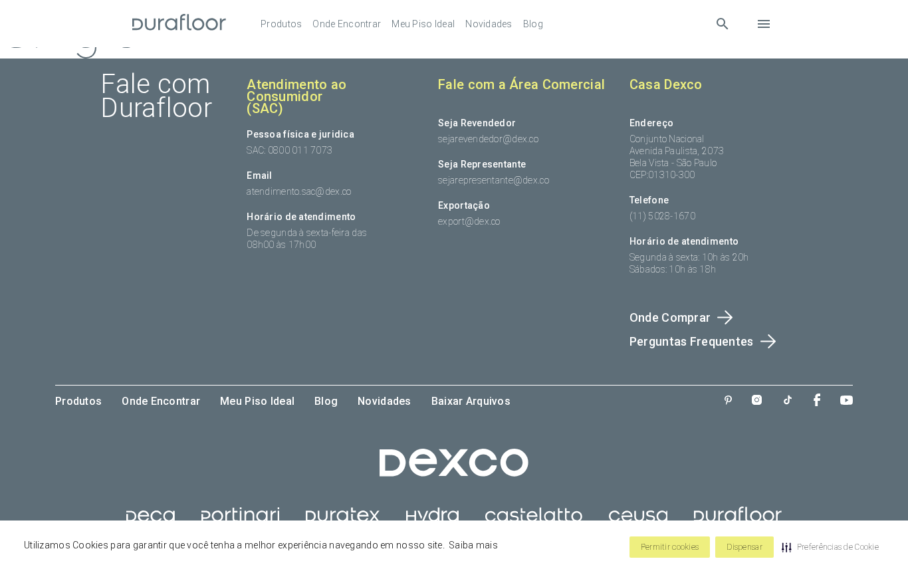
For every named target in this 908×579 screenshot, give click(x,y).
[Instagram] (757, 401)
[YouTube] (846, 401)
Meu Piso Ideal (423, 24)
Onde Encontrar (346, 24)
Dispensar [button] (744, 547)
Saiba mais (473, 545)
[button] (830, 547)
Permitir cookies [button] (670, 547)
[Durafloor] (179, 23)
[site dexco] (454, 473)
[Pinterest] (728, 401)
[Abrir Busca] (722, 23)
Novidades (488, 24)
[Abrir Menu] (764, 24)
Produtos (281, 24)
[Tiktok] (788, 401)
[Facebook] (817, 401)
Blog (533, 24)
